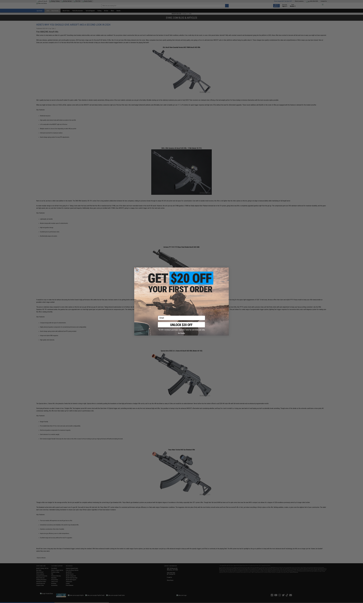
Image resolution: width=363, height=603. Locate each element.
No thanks (181, 333)
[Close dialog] (137, 270)
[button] (181, 326)
